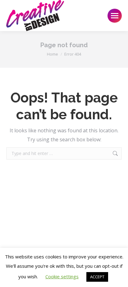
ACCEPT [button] (97, 277)
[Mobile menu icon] (114, 16)
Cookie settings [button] (62, 276)
